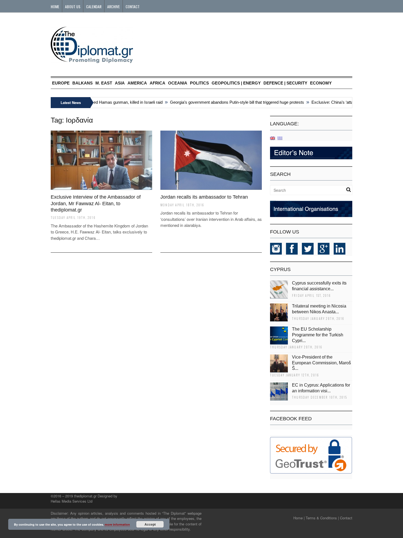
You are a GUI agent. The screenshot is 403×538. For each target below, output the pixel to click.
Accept (150, 524)
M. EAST (103, 83)
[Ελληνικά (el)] (279, 138)
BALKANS (82, 83)
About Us (72, 6)
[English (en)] (272, 138)
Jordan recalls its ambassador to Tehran (204, 197)
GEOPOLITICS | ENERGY (236, 83)
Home (55, 6)
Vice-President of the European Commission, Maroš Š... (321, 363)
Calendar (93, 6)
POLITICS (199, 83)
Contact (133, 6)
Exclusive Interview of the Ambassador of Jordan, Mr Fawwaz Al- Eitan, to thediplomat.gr (96, 203)
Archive (113, 6)
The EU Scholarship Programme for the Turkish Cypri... (317, 335)
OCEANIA (177, 83)
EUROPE (61, 83)
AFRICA (157, 83)
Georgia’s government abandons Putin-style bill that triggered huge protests (231, 102)
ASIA (120, 83)
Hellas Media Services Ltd (71, 501)
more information (117, 524)
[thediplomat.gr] (92, 60)
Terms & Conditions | (322, 517)
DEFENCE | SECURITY (285, 83)
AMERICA (137, 83)
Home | (299, 517)
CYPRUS (280, 269)
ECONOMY (321, 83)
